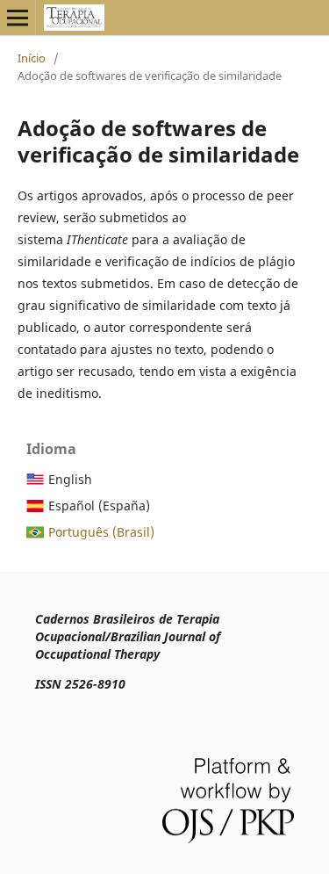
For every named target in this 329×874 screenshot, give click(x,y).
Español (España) (99, 505)
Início (32, 58)
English (70, 479)
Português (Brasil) (101, 532)
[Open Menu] (17, 17)
